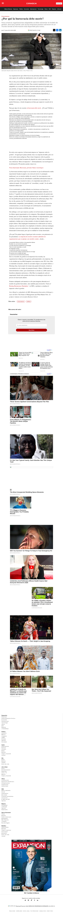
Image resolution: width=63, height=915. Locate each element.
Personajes (5, 831)
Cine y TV (4, 772)
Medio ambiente (6, 790)
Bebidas (4, 828)
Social (3, 792)
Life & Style (5, 767)
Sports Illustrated (6, 812)
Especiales (5, 809)
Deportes (4, 771)
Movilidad (4, 795)
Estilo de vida (5, 764)
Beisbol (4, 815)
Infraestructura (6, 783)
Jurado (3, 836)
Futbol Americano (6, 817)
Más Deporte (5, 819)
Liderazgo (4, 806)
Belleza (4, 752)
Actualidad (4, 805)
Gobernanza (5, 793)
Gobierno (4, 733)
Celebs (3, 762)
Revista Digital (59, 3)
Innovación (5, 797)
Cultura (3, 755)
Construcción (5, 780)
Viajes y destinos (6, 830)
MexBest (4, 826)
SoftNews (29, 301)
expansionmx (26, 900)
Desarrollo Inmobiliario (8, 781)
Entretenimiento (6, 769)
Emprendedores (5, 16)
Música (3, 774)
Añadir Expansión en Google (35, 30)
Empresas (15, 9)
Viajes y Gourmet (6, 753)
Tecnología (40, 9)
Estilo (3, 768)
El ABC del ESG (6, 799)
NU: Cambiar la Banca (31, 893)
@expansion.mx (31, 900)
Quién (3, 745)
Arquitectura (5, 784)
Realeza (4, 747)
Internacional (33, 9)
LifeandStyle (5, 728)
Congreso (4, 736)
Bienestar (4, 833)
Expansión (4, 715)
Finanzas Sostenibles (7, 796)
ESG (50, 9)
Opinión (4, 740)
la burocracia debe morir (34, 108)
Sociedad (4, 741)
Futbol (3, 814)
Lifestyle (4, 821)
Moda (3, 750)
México (4, 734)
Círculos (4, 749)
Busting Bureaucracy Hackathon (18, 286)
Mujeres (54, 9)
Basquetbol (5, 818)
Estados (4, 739)
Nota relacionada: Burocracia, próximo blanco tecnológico (26, 168)
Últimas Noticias (8, 9)
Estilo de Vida (5, 834)
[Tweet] (54, 30)
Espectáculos (5, 746)
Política (21, 9)
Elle (2, 758)
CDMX (3, 737)
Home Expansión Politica (8, 718)
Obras (45, 9)
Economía (26, 9)
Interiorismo (5, 786)
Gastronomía (5, 827)
